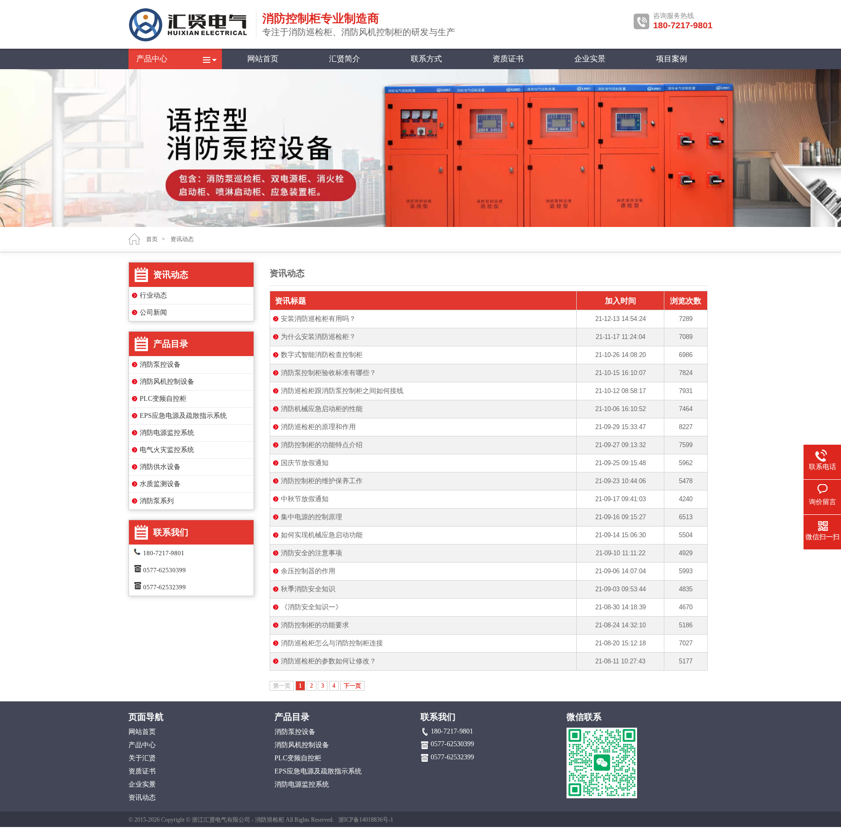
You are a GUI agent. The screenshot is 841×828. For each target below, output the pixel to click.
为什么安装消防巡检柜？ (318, 336)
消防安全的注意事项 (311, 553)
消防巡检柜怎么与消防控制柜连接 (332, 643)
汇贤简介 (344, 59)
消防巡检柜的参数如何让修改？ (328, 661)
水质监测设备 (160, 484)
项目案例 (671, 59)
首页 (152, 239)
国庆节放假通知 (305, 463)
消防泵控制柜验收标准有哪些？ (328, 372)
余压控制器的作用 (308, 571)
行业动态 (153, 295)
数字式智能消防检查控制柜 (322, 354)
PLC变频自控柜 (163, 398)
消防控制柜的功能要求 (315, 625)
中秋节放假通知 (305, 499)
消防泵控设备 (160, 364)
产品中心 (151, 59)
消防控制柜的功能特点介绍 (322, 445)
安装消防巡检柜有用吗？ (318, 318)
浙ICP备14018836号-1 (365, 819)
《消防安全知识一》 (311, 607)
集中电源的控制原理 (311, 517)
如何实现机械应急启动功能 (322, 535)
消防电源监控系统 (167, 432)
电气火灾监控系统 (167, 449)
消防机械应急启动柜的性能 (322, 409)
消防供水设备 (160, 466)
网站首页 (262, 59)
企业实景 (589, 59)
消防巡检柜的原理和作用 (318, 427)
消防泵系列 (157, 501)
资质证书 (508, 59)
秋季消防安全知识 (308, 589)
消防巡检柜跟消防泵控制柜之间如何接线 (342, 391)
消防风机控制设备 (167, 381)
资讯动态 (182, 239)
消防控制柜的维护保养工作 (322, 481)
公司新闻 (153, 312)
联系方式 (426, 59)
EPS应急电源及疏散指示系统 (183, 415)
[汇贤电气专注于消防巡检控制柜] (189, 40)
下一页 (352, 685)
